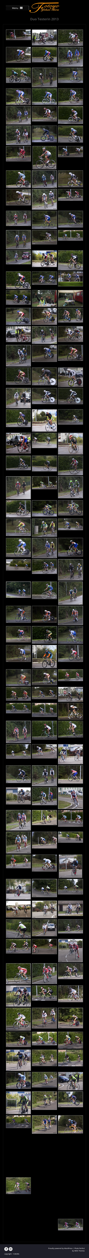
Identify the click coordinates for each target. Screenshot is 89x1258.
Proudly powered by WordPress (60, 1248)
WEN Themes (79, 1251)
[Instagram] (11, 1249)
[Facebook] (6, 1249)
